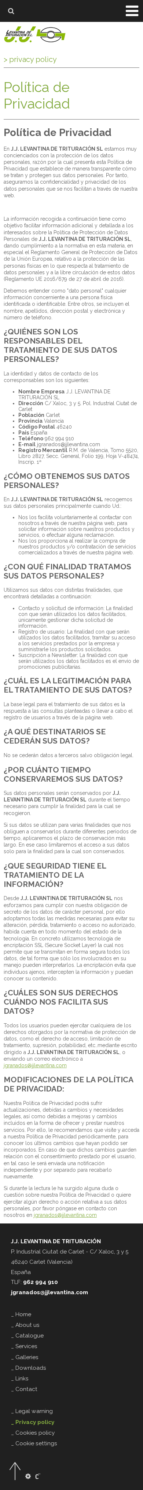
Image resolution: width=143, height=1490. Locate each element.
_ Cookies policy (33, 1433)
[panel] (28, 1476)
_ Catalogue (27, 1335)
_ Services (24, 1346)
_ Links (20, 1378)
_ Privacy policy (32, 1422)
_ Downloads (28, 1368)
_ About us (25, 1325)
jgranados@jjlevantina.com (35, 1065)
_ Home (21, 1314)
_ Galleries (24, 1357)
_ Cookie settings (34, 1443)
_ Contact (24, 1389)
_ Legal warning (32, 1411)
